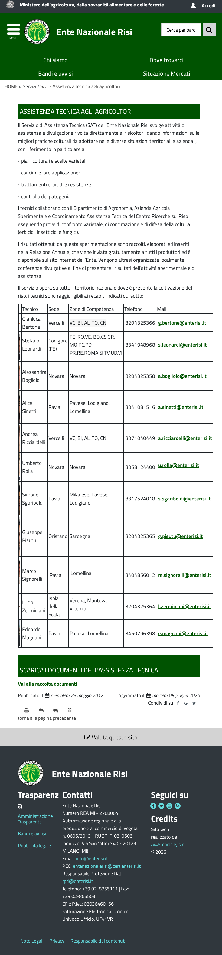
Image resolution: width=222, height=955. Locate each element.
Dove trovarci (166, 60)
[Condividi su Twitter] (194, 703)
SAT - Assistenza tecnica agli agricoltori (80, 86)
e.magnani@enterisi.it (183, 633)
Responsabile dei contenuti (98, 940)
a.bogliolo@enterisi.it (182, 376)
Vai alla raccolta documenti (47, 684)
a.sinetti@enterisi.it (180, 407)
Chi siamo (55, 60)
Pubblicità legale (34, 846)
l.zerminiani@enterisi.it (184, 606)
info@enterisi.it (92, 858)
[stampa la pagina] (29, 710)
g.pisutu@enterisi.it (180, 536)
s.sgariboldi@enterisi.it (184, 498)
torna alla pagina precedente (47, 718)
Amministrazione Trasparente (35, 819)
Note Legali (31, 940)
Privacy (56, 940)
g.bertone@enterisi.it (182, 323)
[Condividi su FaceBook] (178, 703)
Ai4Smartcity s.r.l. (169, 844)
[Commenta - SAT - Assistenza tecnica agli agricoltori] (58, 710)
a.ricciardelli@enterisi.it (185, 438)
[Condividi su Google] (186, 703)
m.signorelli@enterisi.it (184, 575)
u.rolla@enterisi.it (178, 465)
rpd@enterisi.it (77, 881)
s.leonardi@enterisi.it (182, 344)
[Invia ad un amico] (44, 710)
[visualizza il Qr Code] (73, 710)
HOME (11, 86)
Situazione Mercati (166, 73)
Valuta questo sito (114, 737)
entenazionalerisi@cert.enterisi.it (107, 866)
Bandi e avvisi (55, 73)
